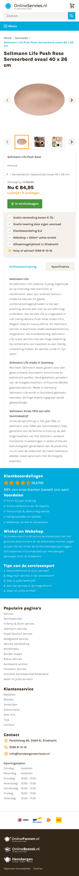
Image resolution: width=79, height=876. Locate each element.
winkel (30, 590)
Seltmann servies (15, 628)
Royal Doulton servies (18, 633)
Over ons (9, 714)
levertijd (28, 580)
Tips (6, 719)
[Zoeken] (71, 15)
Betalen (9, 699)
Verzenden (10, 704)
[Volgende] (71, 100)
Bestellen (10, 694)
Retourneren (12, 709)
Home (8, 38)
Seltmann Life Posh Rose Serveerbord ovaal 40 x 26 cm (38, 44)
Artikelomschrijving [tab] (22, 266)
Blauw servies (13, 659)
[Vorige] (7, 100)
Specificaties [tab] (60, 266)
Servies (8, 613)
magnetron (42, 585)
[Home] (25, 6)
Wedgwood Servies (16, 639)
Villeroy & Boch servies (19, 623)
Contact (9, 724)
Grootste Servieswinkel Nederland (26, 674)
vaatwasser (45, 575)
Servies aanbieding (16, 644)
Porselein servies (15, 669)
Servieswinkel (13, 618)
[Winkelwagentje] (72, 6)
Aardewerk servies (16, 664)
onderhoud (19, 570)
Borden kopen (13, 654)
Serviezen (21, 38)
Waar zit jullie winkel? (18, 679)
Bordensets (11, 648)
